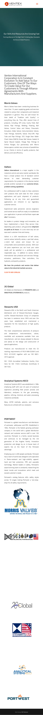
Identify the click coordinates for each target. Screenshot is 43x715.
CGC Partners (24, 712)
